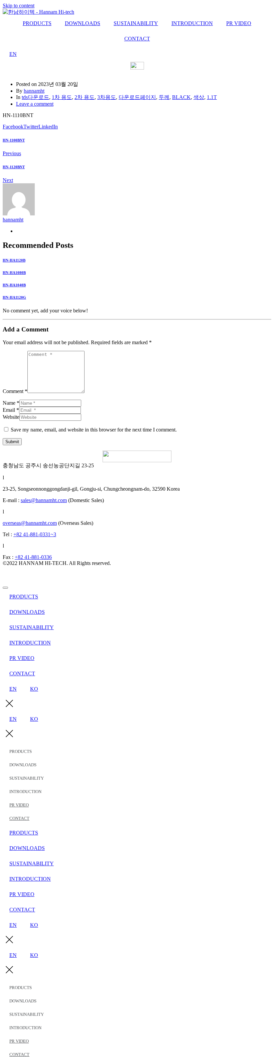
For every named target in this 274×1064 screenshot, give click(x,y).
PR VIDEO (238, 23)
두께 (164, 97)
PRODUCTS (37, 23)
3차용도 (106, 97)
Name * (11, 403)
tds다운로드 (35, 97)
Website (11, 417)
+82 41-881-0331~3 (34, 534)
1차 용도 (62, 97)
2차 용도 (85, 97)
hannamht (34, 91)
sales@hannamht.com (44, 500)
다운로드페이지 (137, 97)
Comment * (15, 391)
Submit (12, 441)
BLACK (181, 97)
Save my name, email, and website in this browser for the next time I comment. (94, 429)
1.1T (212, 97)
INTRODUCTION (192, 23)
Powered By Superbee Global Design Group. (51, 574)
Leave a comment (34, 104)
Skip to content (18, 5)
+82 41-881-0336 (33, 557)
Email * (11, 410)
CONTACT (137, 38)
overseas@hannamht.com (30, 523)
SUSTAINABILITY (136, 23)
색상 (198, 97)
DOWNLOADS (82, 23)
